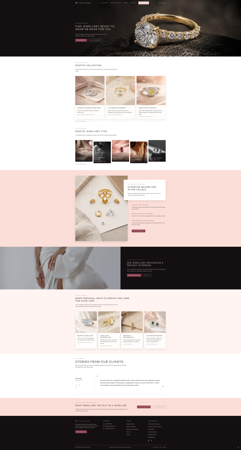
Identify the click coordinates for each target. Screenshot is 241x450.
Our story (128, 432)
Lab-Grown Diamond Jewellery (154, 426)
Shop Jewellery (144, 2)
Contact (133, 2)
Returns (164, 447)
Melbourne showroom (110, 428)
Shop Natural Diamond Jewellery (86, 114)
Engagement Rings (152, 434)
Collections (104, 2)
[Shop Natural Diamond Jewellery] (89, 90)
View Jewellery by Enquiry (146, 116)
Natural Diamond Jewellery (154, 424)
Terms (160, 447)
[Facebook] (151, 440)
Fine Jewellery (151, 429)
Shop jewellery (81, 40)
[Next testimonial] (79, 385)
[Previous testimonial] (76, 385)
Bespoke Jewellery (116, 2)
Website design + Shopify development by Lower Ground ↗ (120, 447)
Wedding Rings (151, 437)
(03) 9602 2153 (108, 424)
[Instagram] (148, 440)
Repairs (126, 2)
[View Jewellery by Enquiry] (151, 90)
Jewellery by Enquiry (152, 432)
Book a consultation (95, 40)
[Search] (162, 3)
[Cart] (165, 3)
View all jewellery (80, 121)
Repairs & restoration (131, 426)
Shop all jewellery (138, 230)
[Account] (160, 3)
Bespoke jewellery (130, 424)
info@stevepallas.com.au (110, 426)
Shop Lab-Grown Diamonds (115, 114)
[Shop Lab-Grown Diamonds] (120, 90)
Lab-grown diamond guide (132, 429)
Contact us (147, 275)
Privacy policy (155, 447)
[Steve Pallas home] (83, 3)
